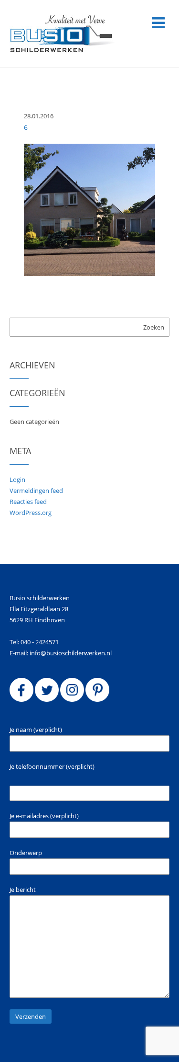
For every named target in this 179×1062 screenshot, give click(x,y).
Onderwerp (26, 852)
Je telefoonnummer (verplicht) (52, 766)
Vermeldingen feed (36, 490)
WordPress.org (31, 512)
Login (17, 479)
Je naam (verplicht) (36, 729)
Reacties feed (28, 501)
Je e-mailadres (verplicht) (44, 815)
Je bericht (23, 889)
